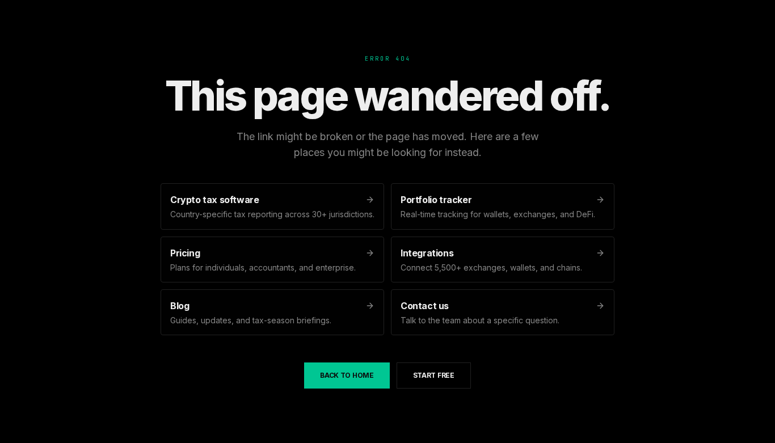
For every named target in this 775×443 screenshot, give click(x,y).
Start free (433, 375)
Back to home (346, 375)
